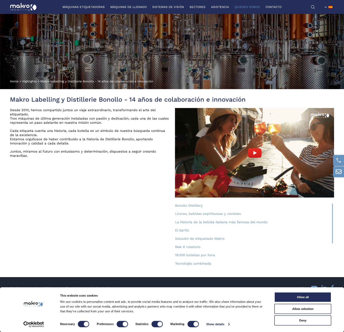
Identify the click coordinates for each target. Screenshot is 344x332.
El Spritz (182, 230)
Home (14, 81)
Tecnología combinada (193, 263)
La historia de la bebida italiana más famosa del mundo (221, 222)
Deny (302, 320)
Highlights (29, 81)
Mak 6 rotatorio (187, 247)
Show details (215, 324)
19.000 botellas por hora (195, 255)
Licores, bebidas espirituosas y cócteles (208, 214)
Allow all (303, 297)
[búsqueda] (317, 7)
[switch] (122, 324)
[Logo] (23, 7)
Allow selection (303, 309)
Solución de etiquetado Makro (200, 238)
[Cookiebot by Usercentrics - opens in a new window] (33, 324)
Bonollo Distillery (189, 205)
